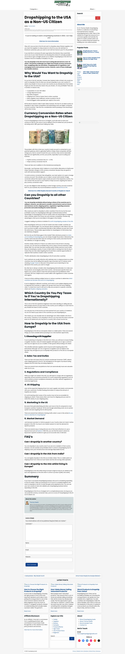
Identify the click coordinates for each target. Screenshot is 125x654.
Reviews (55, 623)
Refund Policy (92, 651)
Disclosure (98, 651)
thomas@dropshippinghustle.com (87, 633)
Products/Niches (58, 627)
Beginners (56, 632)
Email (27, 550)
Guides (55, 619)
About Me (81, 24)
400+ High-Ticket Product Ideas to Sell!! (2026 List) (91, 72)
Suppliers (56, 621)
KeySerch (40, 431)
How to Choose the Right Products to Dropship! (34, 590)
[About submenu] (94, 9)
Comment (29, 524)
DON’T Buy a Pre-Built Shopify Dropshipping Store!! (89, 66)
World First (60, 187)
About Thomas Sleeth (86, 621)
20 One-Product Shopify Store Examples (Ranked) (88, 575)
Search (53, 636)
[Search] (97, 18)
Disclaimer (86, 651)
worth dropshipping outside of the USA (61, 221)
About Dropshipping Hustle (88, 619)
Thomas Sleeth (32, 26)
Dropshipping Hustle (32, 651)
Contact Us (83, 625)
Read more (27, 611)
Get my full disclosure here (49, 30)
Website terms (80, 651)
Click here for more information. (33, 630)
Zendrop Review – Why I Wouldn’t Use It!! (34, 575)
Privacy (74, 651)
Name (27, 543)
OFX (66, 187)
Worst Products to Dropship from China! (88, 590)
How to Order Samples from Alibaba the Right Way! (91, 58)
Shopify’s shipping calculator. (39, 289)
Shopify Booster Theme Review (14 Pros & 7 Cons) (91, 51)
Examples (56, 625)
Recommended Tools (86, 623)
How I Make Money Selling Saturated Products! (61, 590)
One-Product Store (58, 630)
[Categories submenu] (37, 9)
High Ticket (56, 629)
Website (28, 557)
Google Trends (34, 263)
